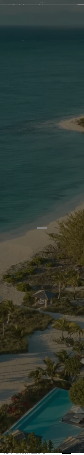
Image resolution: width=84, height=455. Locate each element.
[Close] (83, 454)
